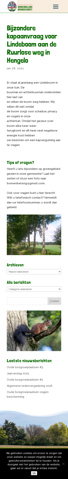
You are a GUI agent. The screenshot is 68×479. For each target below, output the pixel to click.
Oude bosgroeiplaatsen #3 (25, 367)
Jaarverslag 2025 (18, 373)
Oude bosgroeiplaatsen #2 (25, 379)
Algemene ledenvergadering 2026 (29, 386)
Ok (34, 473)
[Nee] (63, 464)
